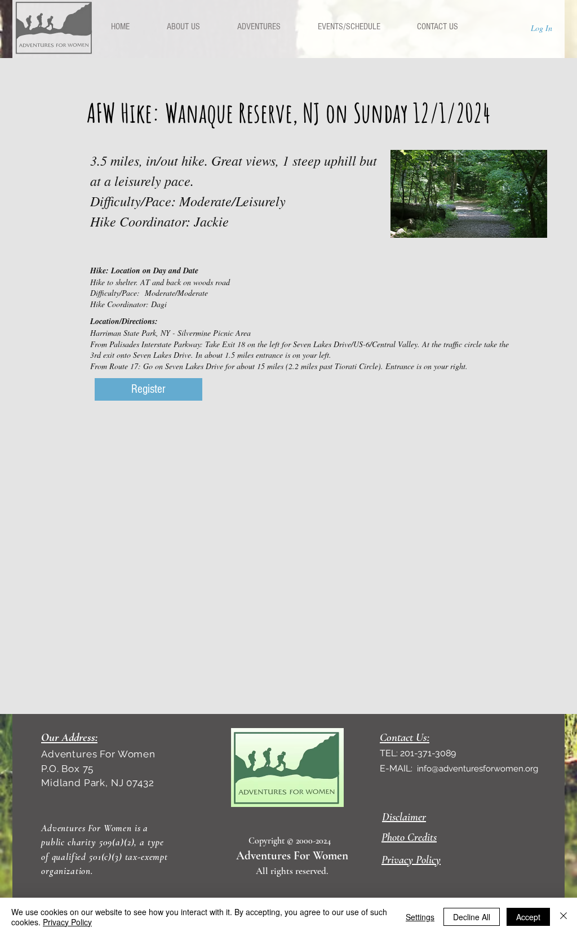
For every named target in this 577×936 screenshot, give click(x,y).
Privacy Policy (67, 922)
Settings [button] (420, 916)
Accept (528, 916)
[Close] (563, 917)
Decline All (471, 916)
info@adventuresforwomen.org (477, 769)
